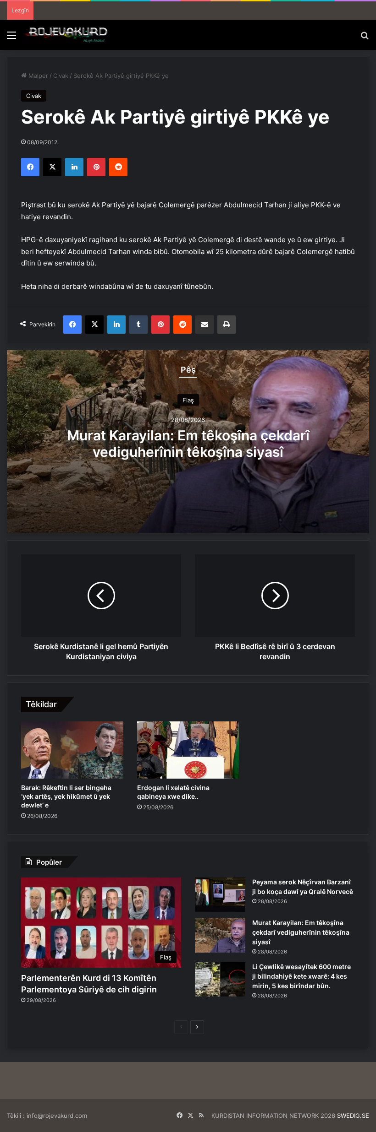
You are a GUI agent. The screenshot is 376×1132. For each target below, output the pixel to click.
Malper (37, 75)
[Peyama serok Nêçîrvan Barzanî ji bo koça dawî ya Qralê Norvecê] (220, 894)
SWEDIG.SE (353, 1115)
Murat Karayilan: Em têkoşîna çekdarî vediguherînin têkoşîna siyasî (188, 443)
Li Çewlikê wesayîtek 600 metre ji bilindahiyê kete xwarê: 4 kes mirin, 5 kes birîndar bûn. (301, 976)
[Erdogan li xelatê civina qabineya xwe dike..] (188, 750)
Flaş (188, 399)
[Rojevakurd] (66, 35)
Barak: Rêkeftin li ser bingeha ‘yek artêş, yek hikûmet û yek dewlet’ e (66, 796)
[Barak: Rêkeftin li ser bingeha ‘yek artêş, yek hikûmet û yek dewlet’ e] (72, 750)
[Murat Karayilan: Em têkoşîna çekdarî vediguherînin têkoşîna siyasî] (220, 935)
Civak (60, 75)
